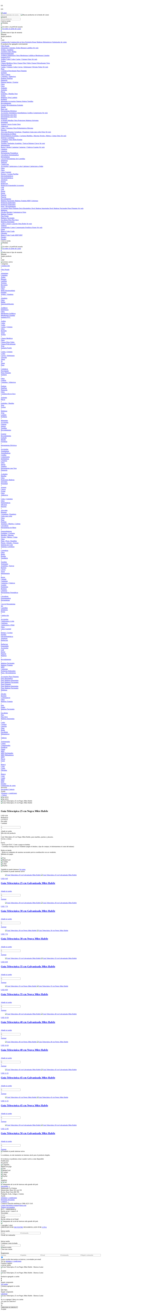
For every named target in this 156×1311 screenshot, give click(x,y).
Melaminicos (47, 42)
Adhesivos (4, 126)
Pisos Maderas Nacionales (9, 688)
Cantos (12, 227)
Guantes (36, 147)
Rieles (15, 139)
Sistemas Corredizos (7, 138)
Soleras (24, 101)
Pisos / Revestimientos (8, 206)
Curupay (8, 224)
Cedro (3, 224)
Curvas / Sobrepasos (25, 67)
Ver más (35, 48)
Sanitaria (4, 73)
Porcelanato (12, 71)
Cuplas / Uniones (22, 59)
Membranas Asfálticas (27, 55)
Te (2, 361)
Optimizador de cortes (59, 42)
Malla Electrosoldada (8, 290)
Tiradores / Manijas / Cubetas (10, 524)
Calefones (26, 166)
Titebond (4, 162)
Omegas (19, 101)
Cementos (12, 48)
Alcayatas (4, 132)
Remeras (4, 589)
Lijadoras (4, 461)
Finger (34, 227)
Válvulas (35, 67)
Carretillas (21, 159)
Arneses (4, 124)
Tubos (40, 67)
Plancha (3, 195)
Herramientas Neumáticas (9, 153)
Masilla (3, 107)
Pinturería (4, 80)
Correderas (5, 139)
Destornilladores (6, 136)
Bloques (24, 48)
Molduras (4, 97)
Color (8, 231)
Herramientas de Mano (8, 134)
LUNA (44, 1227)
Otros (10, 52)
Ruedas (19, 139)
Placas (3, 92)
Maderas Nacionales (8, 201)
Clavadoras (5, 155)
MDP (17, 235)
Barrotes (10, 212)
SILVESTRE (18, 1227)
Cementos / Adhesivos (8, 76)
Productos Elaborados (8, 203)
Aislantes (4, 88)
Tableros (4, 225)
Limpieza (4, 149)
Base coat (4, 109)
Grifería (7, 74)
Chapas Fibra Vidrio (24, 63)
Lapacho (15, 224)
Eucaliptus (4, 220)
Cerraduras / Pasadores (22, 132)
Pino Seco (15, 220)
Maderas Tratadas (21, 201)
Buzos (3, 147)
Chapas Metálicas (7, 63)
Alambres (4, 52)
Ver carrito (4, 1284)
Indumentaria (5, 145)
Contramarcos (17, 212)
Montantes (4, 101)
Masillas (11, 120)
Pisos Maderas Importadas (9, 686)
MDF (29, 201)
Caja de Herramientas (8, 159)
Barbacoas (4, 183)
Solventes (35, 120)
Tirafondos (11, 143)
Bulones (31, 143)
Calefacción (5, 164)
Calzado (8, 147)
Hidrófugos (12, 55)
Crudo (12, 231)
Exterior (4, 105)
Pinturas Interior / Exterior (9, 82)
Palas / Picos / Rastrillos (9, 541)
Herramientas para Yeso (9, 115)
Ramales (4, 331)
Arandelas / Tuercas (21, 143)
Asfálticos (4, 55)
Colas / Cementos (7, 128)
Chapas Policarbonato (38, 63)
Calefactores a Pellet (36, 166)
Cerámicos (4, 71)
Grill (2, 187)
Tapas (3, 333)
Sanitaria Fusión (6, 65)
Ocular (14, 124)
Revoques (4, 285)
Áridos (18, 48)
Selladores (4, 160)
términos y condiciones (13, 1261)
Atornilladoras (22, 113)
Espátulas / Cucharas (19, 136)
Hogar (34, 42)
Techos (3, 61)
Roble (24, 224)
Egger (3, 229)
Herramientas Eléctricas (9, 111)
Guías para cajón (35, 132)
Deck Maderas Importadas (41, 208)
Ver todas (22, 869)
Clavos (36, 143)
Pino (2, 216)
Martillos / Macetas (33, 136)
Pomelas (3, 522)
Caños (8, 59)
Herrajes (3, 130)
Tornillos (30, 101)
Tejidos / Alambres (7, 50)
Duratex (3, 237)
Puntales (3, 292)
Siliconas (30, 128)
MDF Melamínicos (7, 755)
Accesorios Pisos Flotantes (10, 208)
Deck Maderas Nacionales (59, 208)
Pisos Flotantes (22, 71)
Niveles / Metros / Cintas (48, 136)
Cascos (9, 124)
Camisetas (15, 147)
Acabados (4, 120)
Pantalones (4, 587)
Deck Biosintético (25, 208)
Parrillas (15, 174)
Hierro (3, 287)
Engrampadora (14, 155)
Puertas (3, 182)
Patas (2, 520)
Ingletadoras (5, 459)
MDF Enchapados (7, 753)
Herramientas (5, 157)
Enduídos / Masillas (7, 94)
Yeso (16, 94)
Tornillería (4, 141)
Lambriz (14, 97)
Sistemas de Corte (7, 545)
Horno (3, 191)
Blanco (3, 231)
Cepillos (30, 113)
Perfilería (4, 99)
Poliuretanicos (22, 128)
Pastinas (4, 78)
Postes (6, 216)
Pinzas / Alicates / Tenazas (9, 543)
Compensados (20, 227)
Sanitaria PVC (6, 57)
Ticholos (4, 283)
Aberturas (4, 180)
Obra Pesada (5, 46)
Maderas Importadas (7, 222)
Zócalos (4, 212)
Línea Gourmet (6, 172)
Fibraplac (4, 233)
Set (17, 159)
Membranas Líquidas (42, 55)
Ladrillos (30, 48)
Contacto (11, 789)
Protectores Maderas (25, 120)
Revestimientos (6, 103)
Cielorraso (34, 201)
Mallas (14, 52)
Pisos (2, 69)
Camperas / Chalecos (26, 147)
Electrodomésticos (7, 176)
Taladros (4, 466)
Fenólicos (28, 227)
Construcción (5, 42)
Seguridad (4, 122)
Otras (20, 224)
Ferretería (28, 42)
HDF (20, 235)
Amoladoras (13, 113)
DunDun (10, 78)
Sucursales (4, 789)
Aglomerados (5, 227)
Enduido (20, 105)
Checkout (4, 1294)
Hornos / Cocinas (7, 174)
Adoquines (5, 48)
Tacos (3, 571)
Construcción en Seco (17, 42)
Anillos (3, 59)
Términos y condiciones (9, 793)
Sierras (3, 464)
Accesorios (12, 101)
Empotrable (12, 185)
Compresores (37, 113)
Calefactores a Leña (15, 166)
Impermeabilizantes (7, 53)
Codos (13, 59)
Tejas (48, 63)
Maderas (40, 42)
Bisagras (11, 132)
